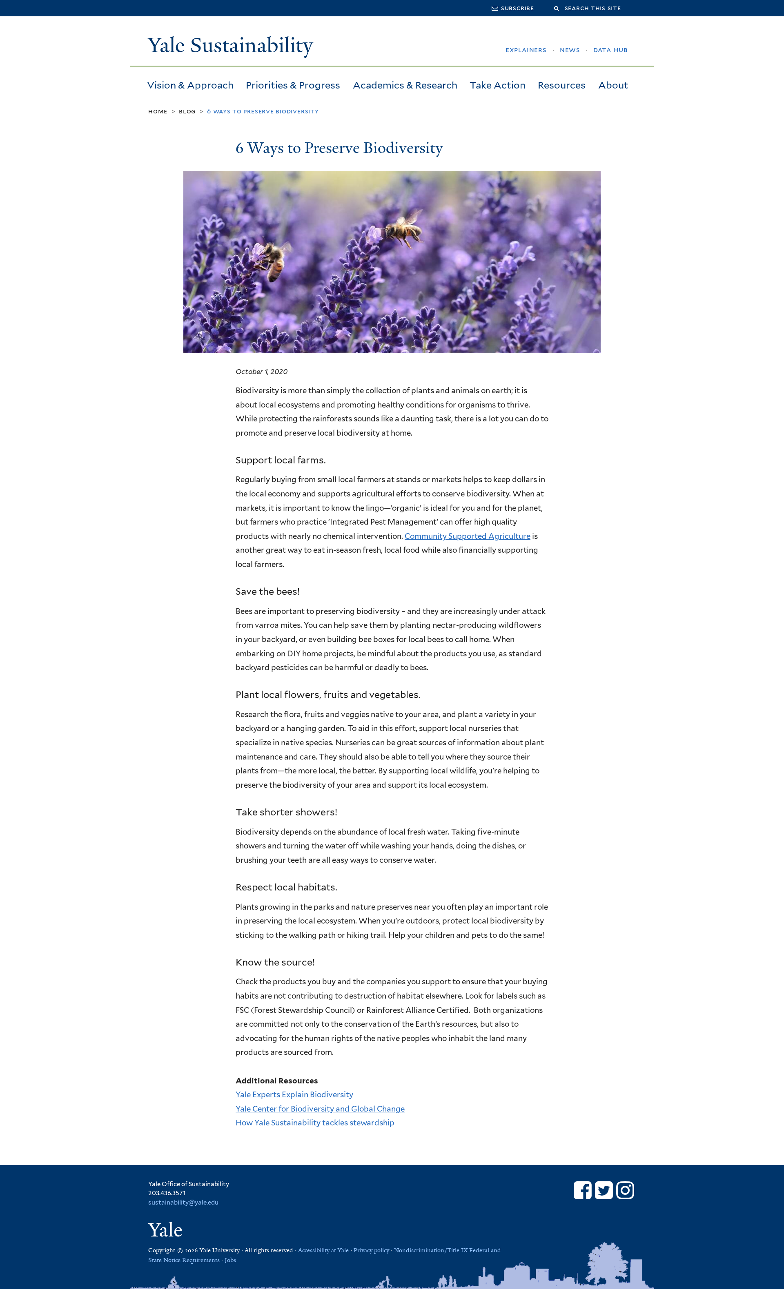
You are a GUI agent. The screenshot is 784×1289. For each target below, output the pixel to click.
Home (157, 111)
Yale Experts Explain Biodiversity (294, 1094)
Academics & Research (405, 85)
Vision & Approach (190, 85)
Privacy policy (371, 1250)
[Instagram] (625, 1190)
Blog (187, 111)
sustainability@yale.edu (183, 1202)
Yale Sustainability (230, 45)
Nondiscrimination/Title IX (431, 1250)
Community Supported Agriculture (467, 536)
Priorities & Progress (293, 85)
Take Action (498, 85)
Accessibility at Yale (323, 1250)
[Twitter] (604, 1190)
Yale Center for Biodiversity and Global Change (320, 1108)
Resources (562, 85)
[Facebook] (583, 1190)
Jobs (230, 1260)
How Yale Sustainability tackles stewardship (315, 1122)
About (613, 85)
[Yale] (166, 1231)
